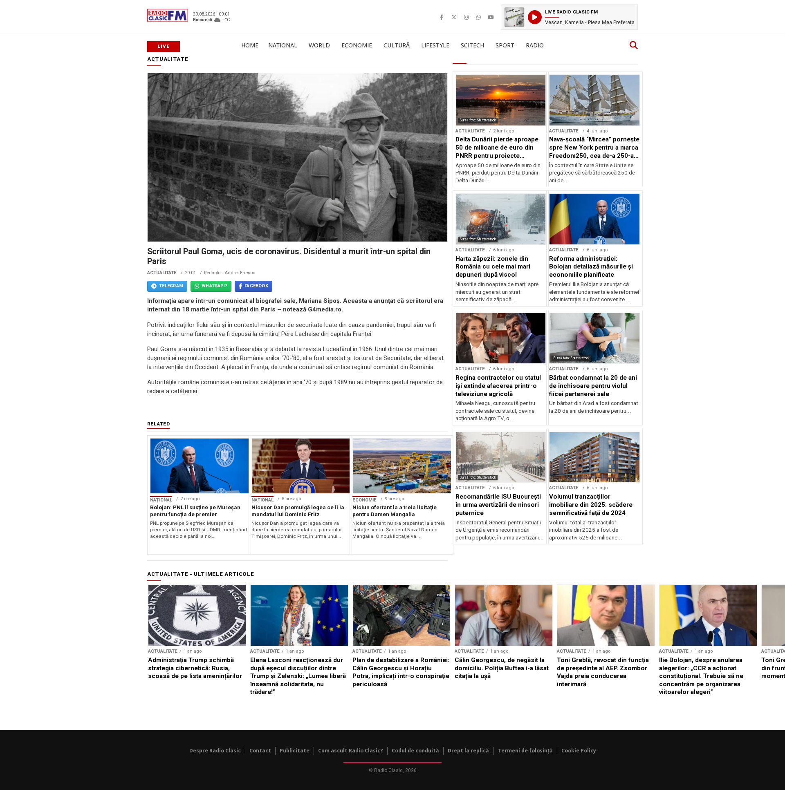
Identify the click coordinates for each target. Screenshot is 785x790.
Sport (505, 45)
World (319, 45)
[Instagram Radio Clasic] (466, 17)
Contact (260, 750)
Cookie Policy (578, 750)
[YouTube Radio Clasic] (490, 17)
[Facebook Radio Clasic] (441, 17)
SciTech (472, 45)
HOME (249, 45)
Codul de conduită (415, 750)
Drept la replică (468, 750)
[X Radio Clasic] (453, 17)
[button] (569, 17)
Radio (535, 45)
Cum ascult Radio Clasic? (350, 750)
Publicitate (295, 750)
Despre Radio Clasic (215, 750)
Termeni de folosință (525, 750)
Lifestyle (435, 45)
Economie (356, 45)
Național (282, 45)
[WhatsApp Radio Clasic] (478, 17)
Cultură (397, 45)
